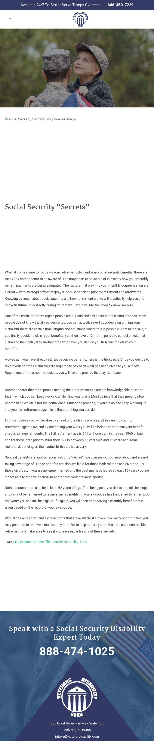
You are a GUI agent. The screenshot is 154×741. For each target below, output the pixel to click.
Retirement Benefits (33, 542)
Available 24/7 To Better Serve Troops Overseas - (77, 5)
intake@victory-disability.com (77, 736)
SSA (83, 542)
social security (66, 542)
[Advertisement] (77, 241)
